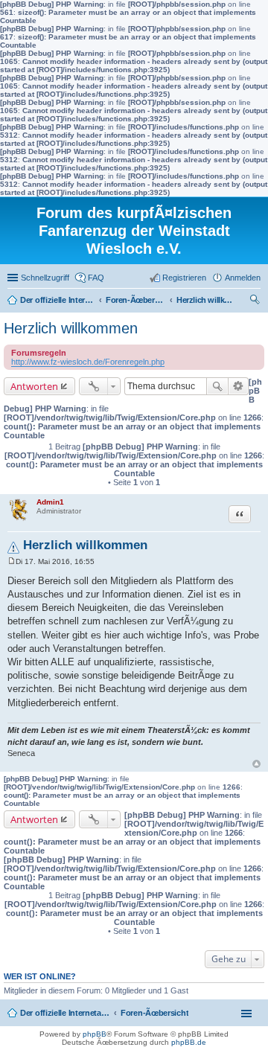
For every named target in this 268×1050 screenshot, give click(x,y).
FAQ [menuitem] (96, 277)
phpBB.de (188, 1042)
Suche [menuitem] (256, 301)
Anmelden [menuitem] (243, 277)
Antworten (34, 386)
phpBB (94, 1034)
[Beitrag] (11, 561)
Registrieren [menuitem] (184, 277)
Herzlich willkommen (71, 328)
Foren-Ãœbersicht (154, 1012)
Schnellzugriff (45, 277)
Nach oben (256, 764)
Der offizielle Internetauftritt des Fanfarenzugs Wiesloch (64, 1012)
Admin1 (50, 502)
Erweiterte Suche (239, 386)
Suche (217, 386)
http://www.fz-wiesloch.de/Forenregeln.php (88, 361)
